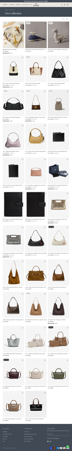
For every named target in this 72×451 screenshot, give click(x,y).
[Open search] (61, 4)
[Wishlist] (67, 4)
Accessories (5, 436)
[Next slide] (22, 34)
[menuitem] (31, 4)
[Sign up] (68, 434)
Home (6, 9)
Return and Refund (28, 436)
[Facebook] (48, 441)
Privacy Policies (27, 441)
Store (4, 441)
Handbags (5, 431)
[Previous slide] (5, 34)
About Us (5, 439)
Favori (6, 448)
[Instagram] (50, 441)
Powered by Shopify (11, 448)
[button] (67, 18)
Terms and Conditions (28, 439)
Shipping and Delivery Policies (30, 434)
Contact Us (26, 431)
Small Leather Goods (7, 434)
